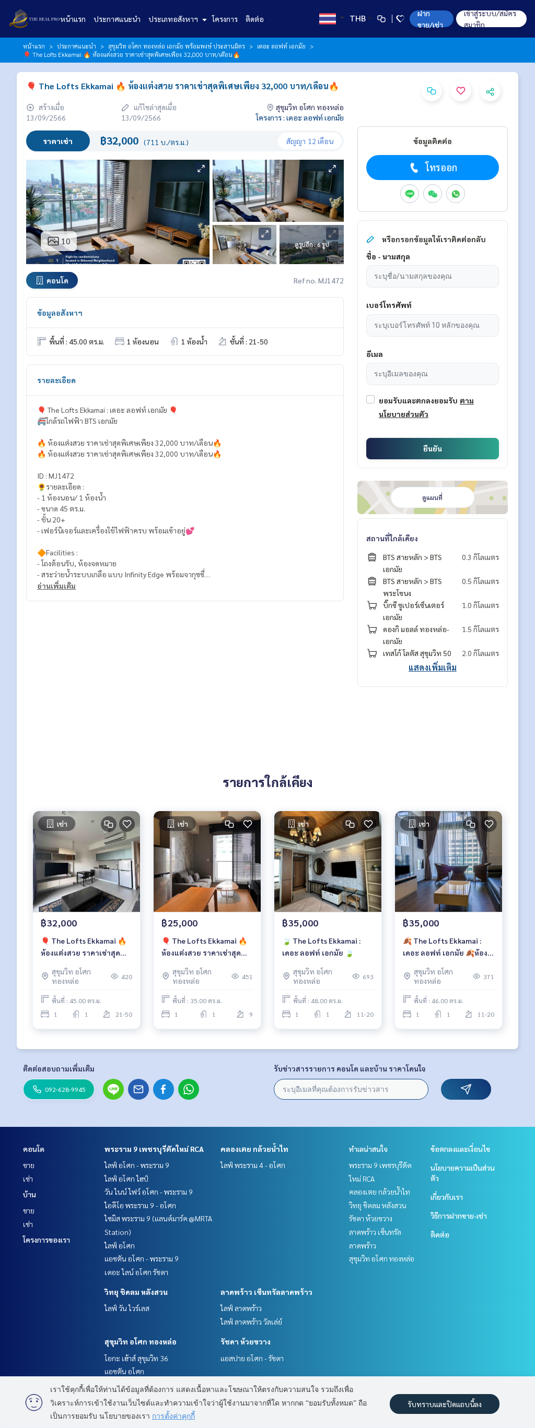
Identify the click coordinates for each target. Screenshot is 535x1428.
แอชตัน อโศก (124, 1371)
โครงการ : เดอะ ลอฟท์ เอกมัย (300, 117)
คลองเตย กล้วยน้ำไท (254, 1148)
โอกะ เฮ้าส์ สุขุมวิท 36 (136, 1358)
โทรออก (441, 167)
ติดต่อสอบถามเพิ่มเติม (59, 1068)
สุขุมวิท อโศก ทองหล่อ (140, 1341)
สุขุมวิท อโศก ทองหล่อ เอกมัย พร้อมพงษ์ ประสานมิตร (176, 46)
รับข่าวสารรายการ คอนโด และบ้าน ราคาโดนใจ (350, 1068)
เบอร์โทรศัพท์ (389, 305)
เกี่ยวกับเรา (447, 1196)
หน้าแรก (73, 18)
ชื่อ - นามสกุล (388, 256)
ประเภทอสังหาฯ (174, 18)
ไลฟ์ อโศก (119, 1245)
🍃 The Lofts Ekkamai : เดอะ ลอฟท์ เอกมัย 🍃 (321, 946)
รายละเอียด (56, 380)
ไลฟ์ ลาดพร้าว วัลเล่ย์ (251, 1321)
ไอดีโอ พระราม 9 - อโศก (140, 1205)
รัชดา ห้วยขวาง (245, 1341)
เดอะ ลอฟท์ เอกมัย (281, 46)
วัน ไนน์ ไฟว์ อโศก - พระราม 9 (148, 1191)
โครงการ (225, 18)
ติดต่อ (255, 18)
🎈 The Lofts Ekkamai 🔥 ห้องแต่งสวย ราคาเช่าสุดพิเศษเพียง (83, 947)
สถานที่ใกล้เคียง (392, 538)
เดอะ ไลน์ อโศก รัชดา (136, 1272)
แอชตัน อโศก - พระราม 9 (141, 1258)
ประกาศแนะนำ (117, 18)
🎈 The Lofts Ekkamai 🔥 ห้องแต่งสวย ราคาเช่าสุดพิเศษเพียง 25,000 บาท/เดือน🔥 (204, 947)
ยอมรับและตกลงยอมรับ (418, 400)
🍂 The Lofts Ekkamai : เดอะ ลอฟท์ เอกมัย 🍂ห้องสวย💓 (445, 947)
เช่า (28, 1178)
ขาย (28, 1165)
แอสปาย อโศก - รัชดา (252, 1358)
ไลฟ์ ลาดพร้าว (241, 1308)
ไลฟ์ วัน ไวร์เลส (126, 1308)
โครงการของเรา (46, 1239)
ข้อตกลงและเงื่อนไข (460, 1148)
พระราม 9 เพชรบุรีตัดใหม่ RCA (154, 1148)
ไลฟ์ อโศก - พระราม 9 (136, 1165)
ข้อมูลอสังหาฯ (60, 312)
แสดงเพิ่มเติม (433, 667)
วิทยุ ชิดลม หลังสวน (136, 1291)
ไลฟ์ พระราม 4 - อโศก (252, 1165)
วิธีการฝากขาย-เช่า (459, 1215)
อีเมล (374, 354)
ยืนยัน (432, 448)
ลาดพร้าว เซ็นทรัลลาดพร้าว (266, 1291)
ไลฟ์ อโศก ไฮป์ (126, 1178)
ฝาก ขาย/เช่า (430, 18)
